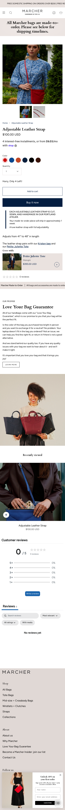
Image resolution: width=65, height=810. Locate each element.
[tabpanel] (32, 640)
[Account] (54, 12)
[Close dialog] (60, 775)
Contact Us (9, 757)
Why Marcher (10, 740)
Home (5, 123)
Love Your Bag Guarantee (17, 746)
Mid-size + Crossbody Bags (18, 700)
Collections (9, 717)
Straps (6, 711)
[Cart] (60, 12)
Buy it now (32, 202)
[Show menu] (5, 12)
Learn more (11, 365)
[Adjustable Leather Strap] (32, 492)
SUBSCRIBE (48, 803)
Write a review (32, 594)
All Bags (7, 689)
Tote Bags (8, 695)
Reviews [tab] (10, 606)
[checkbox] (27, 622)
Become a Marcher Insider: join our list (24, 751)
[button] (32, 562)
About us (8, 735)
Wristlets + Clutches (14, 706)
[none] (26, 112)
